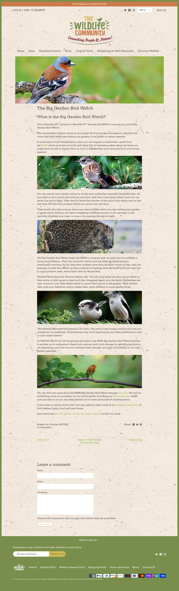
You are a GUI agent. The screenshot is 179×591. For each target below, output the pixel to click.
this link (123, 393)
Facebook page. (122, 396)
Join (26, 10)
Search (33, 567)
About (135, 567)
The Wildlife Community (95, 579)
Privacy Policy (48, 567)
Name (40, 470)
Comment (42, 492)
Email (40, 481)
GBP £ (142, 10)
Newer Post (135, 439)
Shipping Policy (97, 567)
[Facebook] (129, 9)
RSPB (44, 145)
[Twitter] (125, 9)
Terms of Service (119, 567)
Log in (17, 10)
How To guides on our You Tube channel (78, 413)
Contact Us (148, 567)
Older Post (43, 439)
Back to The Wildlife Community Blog (89, 441)
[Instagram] (134, 9)
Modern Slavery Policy (72, 567)
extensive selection (127, 405)
